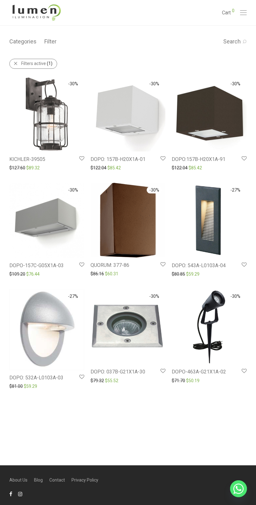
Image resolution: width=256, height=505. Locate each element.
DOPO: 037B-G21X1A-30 (118, 372)
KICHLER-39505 (27, 159)
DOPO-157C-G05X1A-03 (36, 265)
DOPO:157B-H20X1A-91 (198, 159)
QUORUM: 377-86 (110, 265)
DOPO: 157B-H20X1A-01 (118, 159)
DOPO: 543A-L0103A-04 (199, 265)
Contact (57, 480)
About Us (18, 480)
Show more (17, 167)
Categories (23, 41)
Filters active (36, 63)
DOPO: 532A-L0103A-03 (36, 378)
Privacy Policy (84, 480)
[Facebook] (10, 493)
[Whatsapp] (238, 488)
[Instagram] (20, 493)
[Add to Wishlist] (81, 158)
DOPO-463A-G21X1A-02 (199, 372)
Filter (50, 41)
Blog (38, 480)
